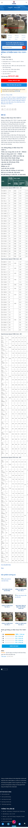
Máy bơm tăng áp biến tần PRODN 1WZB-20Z (21, 607)
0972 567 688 (17, 91)
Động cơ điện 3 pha (8, 98)
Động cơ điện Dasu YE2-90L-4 (7, 624)
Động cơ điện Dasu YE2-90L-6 (20, 624)
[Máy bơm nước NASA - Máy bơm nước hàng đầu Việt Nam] (14, 2)
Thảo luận (3, 656)
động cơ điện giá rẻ (16, 100)
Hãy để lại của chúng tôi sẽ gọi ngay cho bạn (15, 43)
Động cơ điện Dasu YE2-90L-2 (7, 606)
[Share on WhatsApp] (2, 109)
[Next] (24, 24)
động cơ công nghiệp (17, 97)
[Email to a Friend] (10, 109)
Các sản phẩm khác (6, 565)
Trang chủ (10, 7)
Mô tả (3, 115)
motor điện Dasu (18, 102)
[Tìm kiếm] (26, 2)
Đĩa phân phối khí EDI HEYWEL (7, 590)
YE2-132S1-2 (9, 103)
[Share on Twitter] (7, 109)
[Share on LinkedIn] (15, 109)
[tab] (14, 115)
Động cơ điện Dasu (17, 98)
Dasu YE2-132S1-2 (7, 97)
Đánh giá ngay (14, 646)
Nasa (2, 568)
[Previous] (3, 24)
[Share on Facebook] (5, 109)
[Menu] (2, 2)
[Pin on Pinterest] (13, 109)
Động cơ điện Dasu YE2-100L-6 (20, 590)
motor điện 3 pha (9, 102)
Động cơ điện (17, 7)
